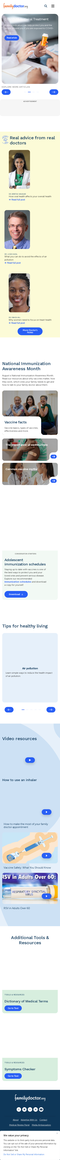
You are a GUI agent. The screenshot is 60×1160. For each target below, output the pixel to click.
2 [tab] (29, 92)
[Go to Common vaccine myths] (54, 481)
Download (14, 594)
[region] (30, 1145)
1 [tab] (25, 92)
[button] (30, 760)
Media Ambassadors (41, 1125)
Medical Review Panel (19, 1125)
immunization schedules (17, 581)
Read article (12, 38)
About (16, 1120)
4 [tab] (37, 92)
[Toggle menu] (52, 6)
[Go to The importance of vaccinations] (54, 457)
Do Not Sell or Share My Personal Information (23, 1154)
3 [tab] (33, 92)
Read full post (18, 200)
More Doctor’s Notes (30, 331)
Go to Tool (13, 1008)
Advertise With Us (29, 1120)
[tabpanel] (30, 49)
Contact (43, 1120)
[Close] (57, 1133)
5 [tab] (39, 709)
